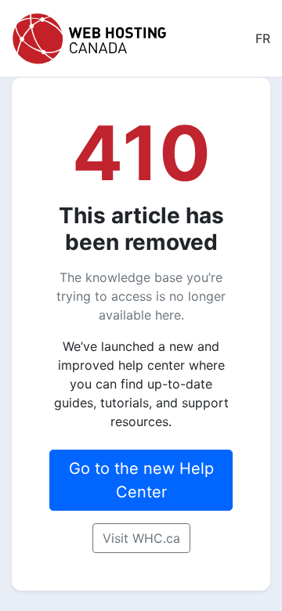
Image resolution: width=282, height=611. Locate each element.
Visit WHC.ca (141, 538)
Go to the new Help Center (141, 480)
